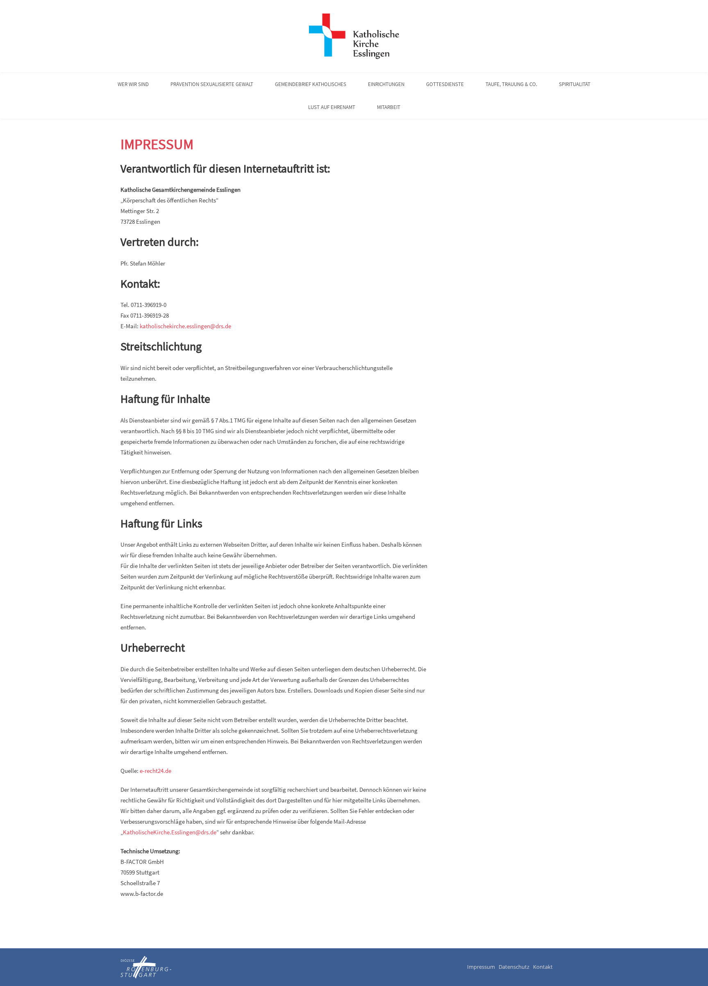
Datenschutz (514, 966)
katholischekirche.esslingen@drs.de (185, 326)
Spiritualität (574, 84)
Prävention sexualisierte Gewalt (211, 84)
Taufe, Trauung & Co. (511, 84)
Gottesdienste (445, 84)
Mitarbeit (388, 107)
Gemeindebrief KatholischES (310, 84)
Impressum (156, 144)
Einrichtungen (386, 84)
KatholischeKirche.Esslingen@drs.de (169, 832)
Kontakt (543, 966)
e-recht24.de (155, 771)
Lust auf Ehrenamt (331, 107)
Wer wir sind (133, 84)
